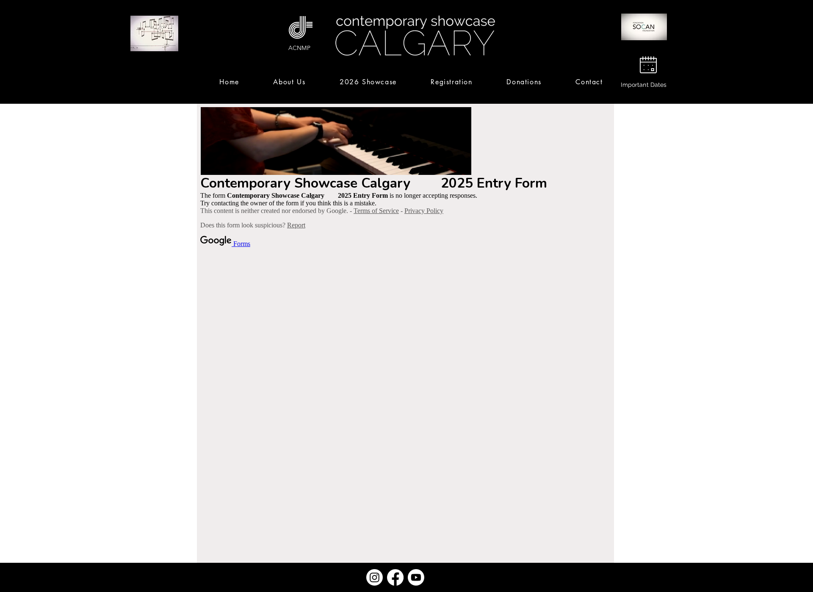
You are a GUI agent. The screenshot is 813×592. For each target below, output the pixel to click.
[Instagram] (374, 577)
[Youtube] (416, 577)
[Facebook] (395, 577)
